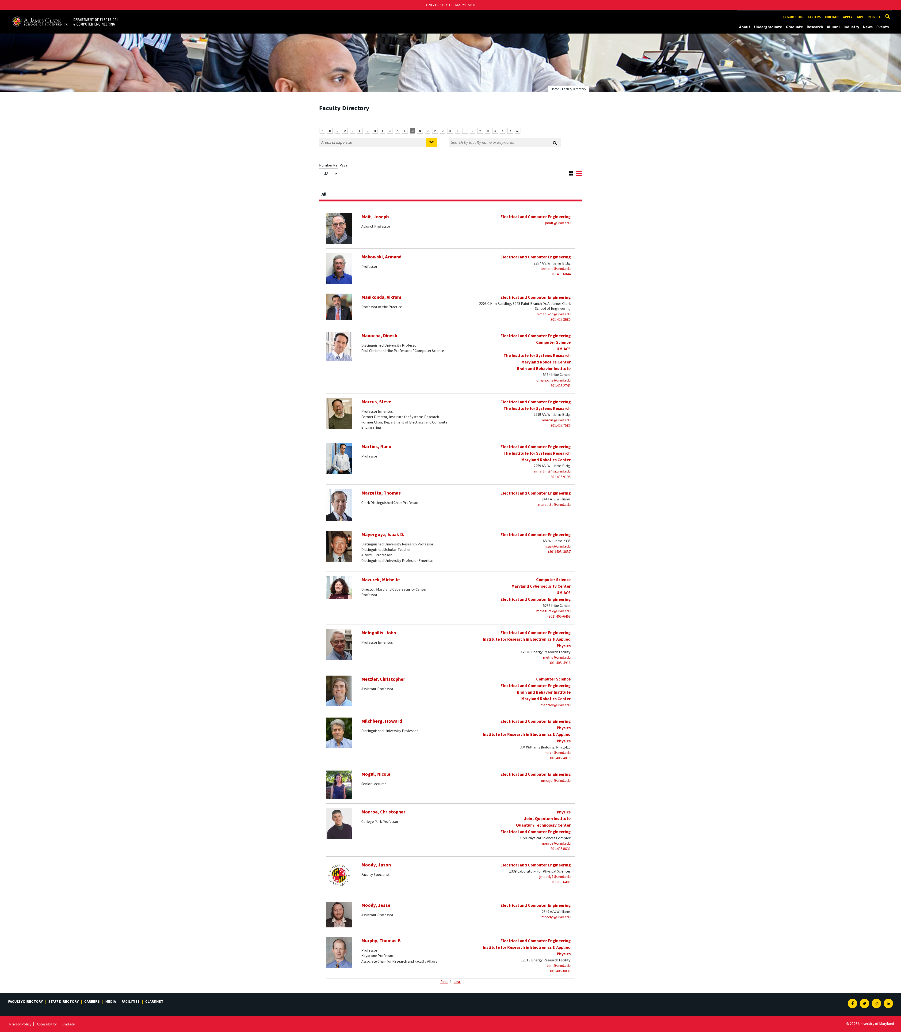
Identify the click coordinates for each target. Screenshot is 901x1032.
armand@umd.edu (556, 268)
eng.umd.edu (793, 17)
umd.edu (68, 1024)
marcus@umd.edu (556, 420)
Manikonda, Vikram (381, 297)
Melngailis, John (378, 633)
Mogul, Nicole (375, 774)
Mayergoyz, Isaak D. (382, 534)
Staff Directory (63, 1001)
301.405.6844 (560, 274)
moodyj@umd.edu (556, 917)
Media (110, 1001)
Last (457, 981)
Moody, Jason (376, 865)
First (444, 981)
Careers (814, 17)
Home (555, 89)
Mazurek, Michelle (380, 580)
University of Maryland (450, 5)
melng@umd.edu (557, 657)
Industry (851, 27)
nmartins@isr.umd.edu (552, 471)
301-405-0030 (560, 970)
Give (860, 17)
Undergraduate (768, 27)
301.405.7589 (560, 425)
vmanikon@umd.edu (554, 314)
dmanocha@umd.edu (553, 380)
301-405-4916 (560, 662)
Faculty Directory (25, 1001)
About (744, 27)
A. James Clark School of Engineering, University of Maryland (65, 14)
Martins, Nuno (376, 446)
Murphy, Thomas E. (381, 940)
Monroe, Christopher (383, 812)
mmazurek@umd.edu (553, 611)
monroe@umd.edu (556, 843)
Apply (847, 17)
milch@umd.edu (557, 752)
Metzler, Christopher (383, 679)
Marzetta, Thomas (381, 493)
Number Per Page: (333, 165)
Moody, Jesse (375, 905)
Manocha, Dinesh (379, 336)
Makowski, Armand (381, 257)
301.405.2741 (560, 385)
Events (882, 27)
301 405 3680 (560, 319)
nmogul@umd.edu (556, 780)
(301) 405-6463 (559, 616)
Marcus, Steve (376, 402)
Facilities (131, 1001)
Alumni (833, 27)
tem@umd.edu (559, 965)
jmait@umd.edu (558, 222)
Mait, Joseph (375, 217)
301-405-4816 (560, 758)
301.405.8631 (560, 848)
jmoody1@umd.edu (555, 876)
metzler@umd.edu (555, 705)
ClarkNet (154, 1001)
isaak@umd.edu (558, 546)
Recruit (874, 17)
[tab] (450, 192)
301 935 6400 (560, 882)
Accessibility (47, 1024)
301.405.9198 (560, 476)
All (517, 130)
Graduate (794, 27)
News (868, 27)
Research (815, 27)
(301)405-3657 (559, 551)
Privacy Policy (20, 1024)
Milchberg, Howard (381, 721)
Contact (832, 17)
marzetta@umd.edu (554, 504)
